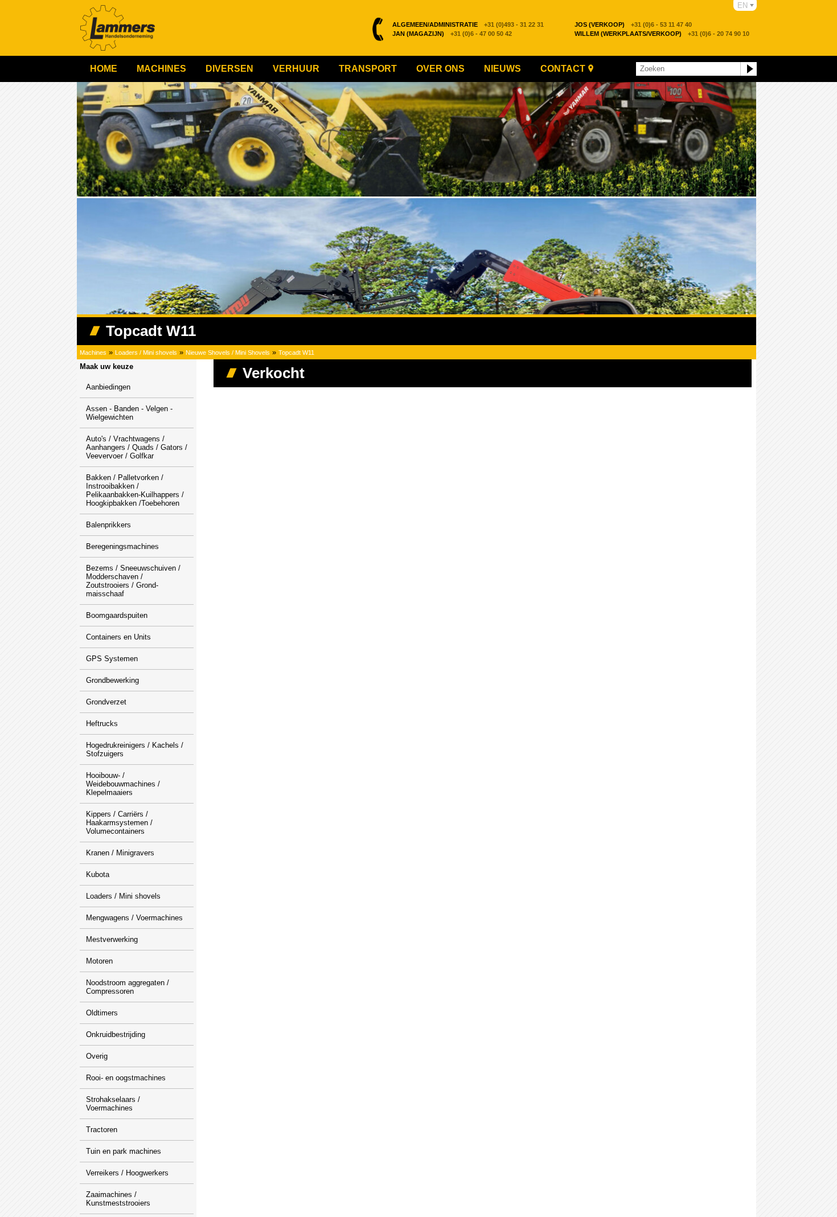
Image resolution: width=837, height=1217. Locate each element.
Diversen (229, 68)
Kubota (97, 874)
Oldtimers (102, 1013)
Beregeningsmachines (122, 546)
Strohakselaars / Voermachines (113, 1103)
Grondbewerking (112, 680)
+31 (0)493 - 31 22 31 (468, 24)
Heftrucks (102, 723)
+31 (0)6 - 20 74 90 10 (662, 33)
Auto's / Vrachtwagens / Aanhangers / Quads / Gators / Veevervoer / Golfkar (136, 447)
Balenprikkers (108, 525)
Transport (368, 68)
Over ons (440, 68)
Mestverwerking (112, 939)
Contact (562, 68)
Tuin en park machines (123, 1151)
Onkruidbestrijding (115, 1034)
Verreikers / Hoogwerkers (127, 1173)
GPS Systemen (112, 658)
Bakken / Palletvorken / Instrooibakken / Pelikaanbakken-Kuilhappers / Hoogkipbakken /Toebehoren (135, 490)
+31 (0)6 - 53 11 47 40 (633, 24)
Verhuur (296, 68)
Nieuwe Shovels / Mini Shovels (228, 352)
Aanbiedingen (108, 387)
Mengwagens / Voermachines (134, 917)
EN (742, 5)
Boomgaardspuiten (116, 615)
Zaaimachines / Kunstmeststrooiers (118, 1198)
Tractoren (101, 1129)
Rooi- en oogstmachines (126, 1077)
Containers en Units (118, 637)
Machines (161, 68)
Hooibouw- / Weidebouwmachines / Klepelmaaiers (123, 784)
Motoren (99, 961)
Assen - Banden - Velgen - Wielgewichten (129, 412)
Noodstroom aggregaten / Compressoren (127, 986)
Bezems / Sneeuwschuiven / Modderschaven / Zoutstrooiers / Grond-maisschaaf (133, 581)
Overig (97, 1056)
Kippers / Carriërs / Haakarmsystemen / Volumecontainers (119, 822)
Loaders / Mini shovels (146, 352)
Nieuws (502, 68)
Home (103, 68)
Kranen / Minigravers (120, 853)
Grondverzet (106, 702)
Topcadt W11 (296, 352)
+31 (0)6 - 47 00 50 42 (452, 33)
